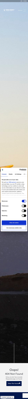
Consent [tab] (4, 174)
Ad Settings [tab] (18, 174)
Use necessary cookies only (14, 228)
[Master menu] (24, 10)
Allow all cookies (14, 222)
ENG (25, 1)
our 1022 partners (11, 182)
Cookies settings (6, 397)
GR (21, 1)
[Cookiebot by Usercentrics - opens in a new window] (19, 170)
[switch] (24, 206)
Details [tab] (11, 174)
